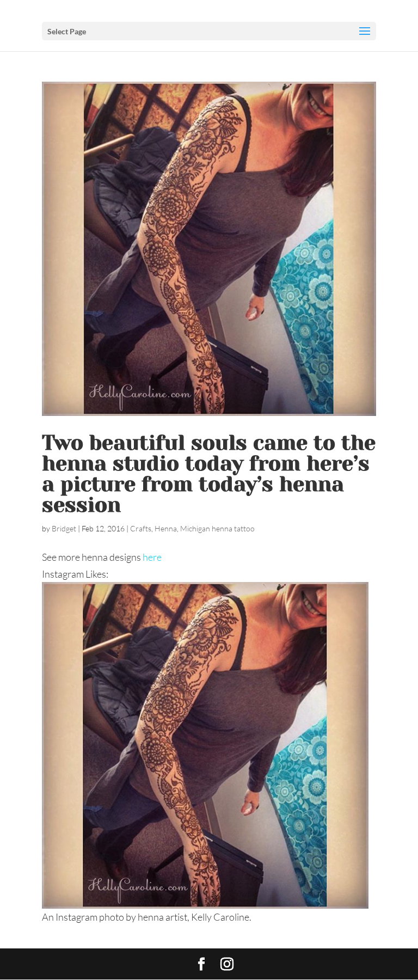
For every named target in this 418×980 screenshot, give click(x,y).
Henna (166, 528)
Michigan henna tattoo (217, 528)
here (152, 557)
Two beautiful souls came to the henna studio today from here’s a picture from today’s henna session (209, 474)
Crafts (140, 528)
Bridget (64, 528)
